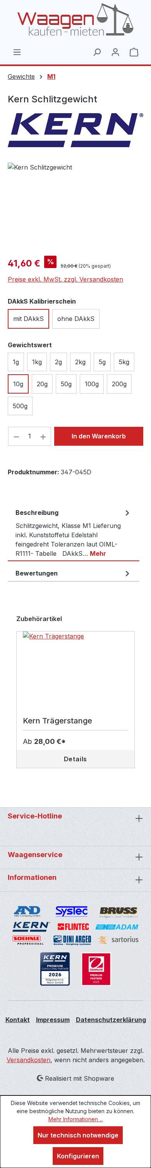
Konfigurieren (78, 1156)
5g (102, 362)
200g (119, 384)
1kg (37, 362)
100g (92, 384)
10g (18, 384)
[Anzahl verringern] (16, 436)
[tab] (73, 533)
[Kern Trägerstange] (75, 670)
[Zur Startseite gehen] (75, 19)
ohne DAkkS (75, 319)
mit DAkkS (28, 319)
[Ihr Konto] (115, 51)
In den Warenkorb (99, 436)
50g (66, 384)
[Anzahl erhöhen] (43, 436)
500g (20, 406)
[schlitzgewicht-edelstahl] (75, 206)
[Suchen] (97, 51)
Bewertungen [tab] (36, 573)
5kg (124, 362)
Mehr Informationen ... (75, 1119)
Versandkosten (28, 1060)
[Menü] (17, 51)
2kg (80, 362)
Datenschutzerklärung (111, 1020)
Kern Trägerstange (57, 720)
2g (58, 362)
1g (16, 362)
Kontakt (17, 1020)
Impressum (53, 1020)
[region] (75, 206)
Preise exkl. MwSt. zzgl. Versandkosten (65, 279)
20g (42, 384)
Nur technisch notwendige (78, 1135)
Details (76, 759)
